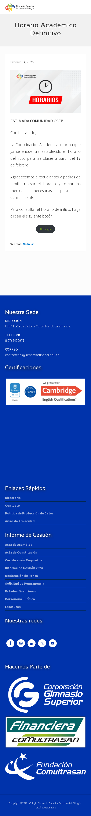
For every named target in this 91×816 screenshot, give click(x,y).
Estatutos (13, 607)
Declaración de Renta (21, 575)
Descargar (45, 229)
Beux (53, 807)
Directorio (13, 498)
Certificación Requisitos (23, 560)
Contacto (12, 505)
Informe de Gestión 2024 (24, 568)
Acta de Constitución (21, 552)
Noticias (28, 244)
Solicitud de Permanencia (24, 583)
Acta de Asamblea (18, 544)
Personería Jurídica (20, 599)
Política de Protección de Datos (29, 513)
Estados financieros (20, 591)
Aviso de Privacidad (19, 521)
